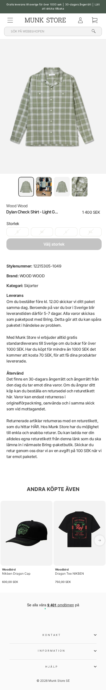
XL (91, 232)
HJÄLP (51, 666)
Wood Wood (17, 205)
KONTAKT (51, 634)
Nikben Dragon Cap (16, 573)
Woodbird (9, 569)
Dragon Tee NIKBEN (69, 573)
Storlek (12, 223)
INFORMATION (51, 650)
